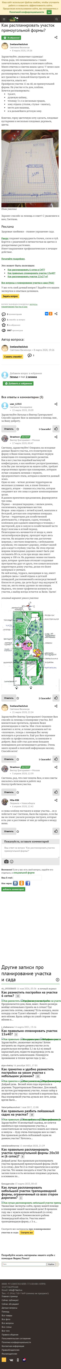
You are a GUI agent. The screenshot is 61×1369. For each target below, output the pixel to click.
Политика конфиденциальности (16, 1342)
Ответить (8, 428)
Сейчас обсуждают (10, 1304)
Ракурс (5, 238)
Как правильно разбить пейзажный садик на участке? (27, 1113)
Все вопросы (8, 1323)
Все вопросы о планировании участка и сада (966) (27, 282)
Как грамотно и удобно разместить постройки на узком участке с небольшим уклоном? (27, 1072)
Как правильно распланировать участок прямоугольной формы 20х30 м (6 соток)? (30, 1152)
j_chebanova (7, 1027)
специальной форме (24, 872)
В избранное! (13, 37)
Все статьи (6, 1327)
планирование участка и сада (14, 307)
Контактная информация (13, 1346)
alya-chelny (7, 1065)
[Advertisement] (30, 929)
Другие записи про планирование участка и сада (26, 973)
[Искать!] (57, 19)
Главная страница (10, 1296)
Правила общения (10, 1334)
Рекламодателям (9, 1353)
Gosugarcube (7, 1183)
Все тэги (6, 1330)
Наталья (14, 376)
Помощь (5, 1311)
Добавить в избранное (20, 383)
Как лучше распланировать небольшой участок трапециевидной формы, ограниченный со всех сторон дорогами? (29, 1192)
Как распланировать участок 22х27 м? (28, 276)
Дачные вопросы (9, 1307)
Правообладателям (10, 1350)
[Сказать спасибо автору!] (56, 428)
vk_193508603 (8, 988)
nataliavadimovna (10, 1145)
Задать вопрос (10, 296)
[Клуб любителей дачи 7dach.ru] (13, 19)
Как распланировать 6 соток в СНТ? (26, 269)
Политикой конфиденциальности (26, 12)
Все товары (7, 1315)
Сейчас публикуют (10, 1300)
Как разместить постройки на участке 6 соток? (29, 994)
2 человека (31, 376)
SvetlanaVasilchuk (19, 44)
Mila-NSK (14, 800)
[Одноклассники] (50, 313)
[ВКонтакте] (46, 313)
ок (49, 12)
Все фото (6, 1319)
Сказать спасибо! (13, 356)
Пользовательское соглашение (16, 1338)
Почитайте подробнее (13, 258)
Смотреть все (27, 1232)
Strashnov (15, 436)
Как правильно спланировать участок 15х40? (31, 273)
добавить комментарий (13, 889)
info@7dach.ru (15, 1290)
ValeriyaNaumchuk (10, 1107)
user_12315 (16, 403)
